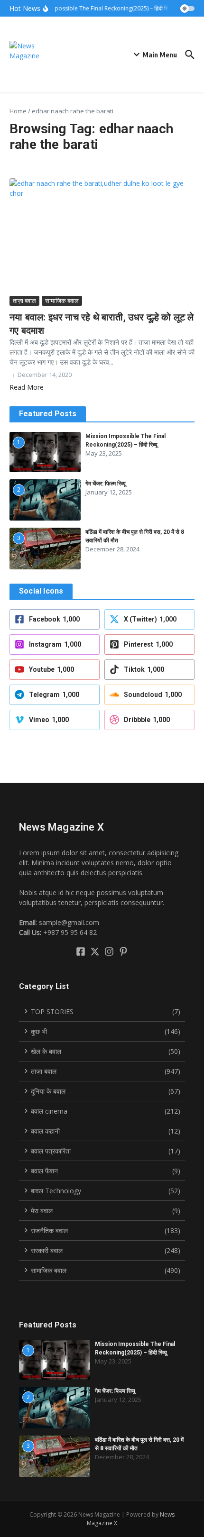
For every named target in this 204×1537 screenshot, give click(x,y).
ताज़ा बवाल (24, 300)
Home (18, 111)
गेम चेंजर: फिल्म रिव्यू (105, 483)
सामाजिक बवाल (62, 300)
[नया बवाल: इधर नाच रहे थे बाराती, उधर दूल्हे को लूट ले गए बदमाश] (102, 235)
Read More (26, 387)
